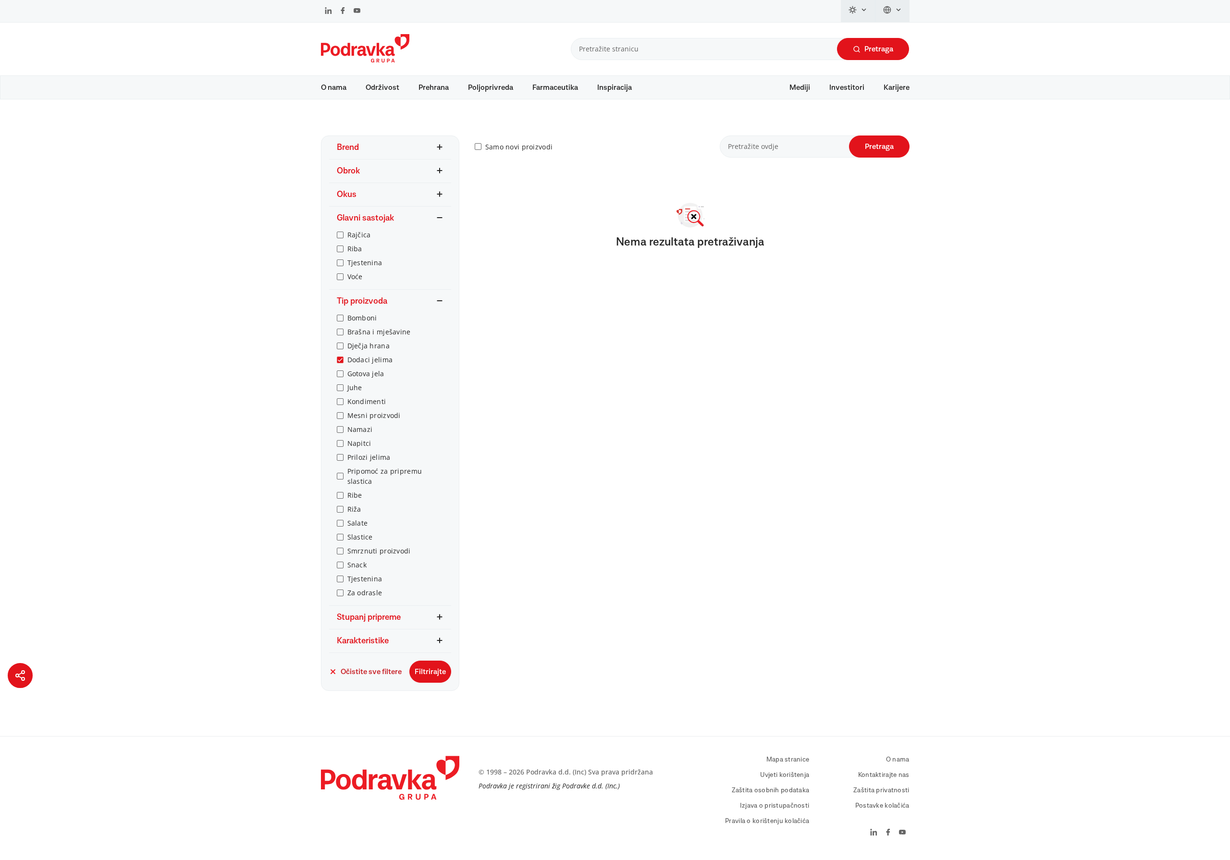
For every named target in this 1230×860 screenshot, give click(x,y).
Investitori (846, 87)
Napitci (359, 443)
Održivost (382, 87)
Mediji (799, 87)
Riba (354, 248)
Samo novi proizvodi (519, 146)
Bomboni (362, 317)
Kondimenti (366, 401)
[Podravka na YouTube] (357, 11)
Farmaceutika (555, 87)
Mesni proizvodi (374, 415)
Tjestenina (364, 262)
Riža (354, 509)
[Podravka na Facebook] (343, 11)
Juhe (354, 387)
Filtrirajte (430, 672)
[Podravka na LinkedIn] (328, 11)
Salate (357, 523)
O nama (333, 87)
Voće (355, 276)
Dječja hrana (368, 345)
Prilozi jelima (369, 457)
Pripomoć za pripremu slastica (384, 476)
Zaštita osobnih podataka (771, 790)
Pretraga (878, 49)
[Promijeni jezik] (892, 11)
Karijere (897, 87)
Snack (357, 564)
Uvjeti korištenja (785, 775)
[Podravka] (365, 60)
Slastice (360, 536)
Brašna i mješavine (379, 331)
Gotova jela (365, 373)
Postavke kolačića (882, 805)
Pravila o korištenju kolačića (767, 821)
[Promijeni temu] (858, 11)
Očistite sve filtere (371, 672)
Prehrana (433, 87)
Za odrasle (364, 592)
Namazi (360, 429)
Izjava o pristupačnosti (774, 805)
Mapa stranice (788, 759)
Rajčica (359, 234)
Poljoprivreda (490, 87)
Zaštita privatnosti (881, 790)
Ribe (354, 495)
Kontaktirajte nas (884, 775)
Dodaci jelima (370, 359)
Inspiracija (614, 87)
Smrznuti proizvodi (379, 550)
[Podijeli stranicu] (20, 675)
